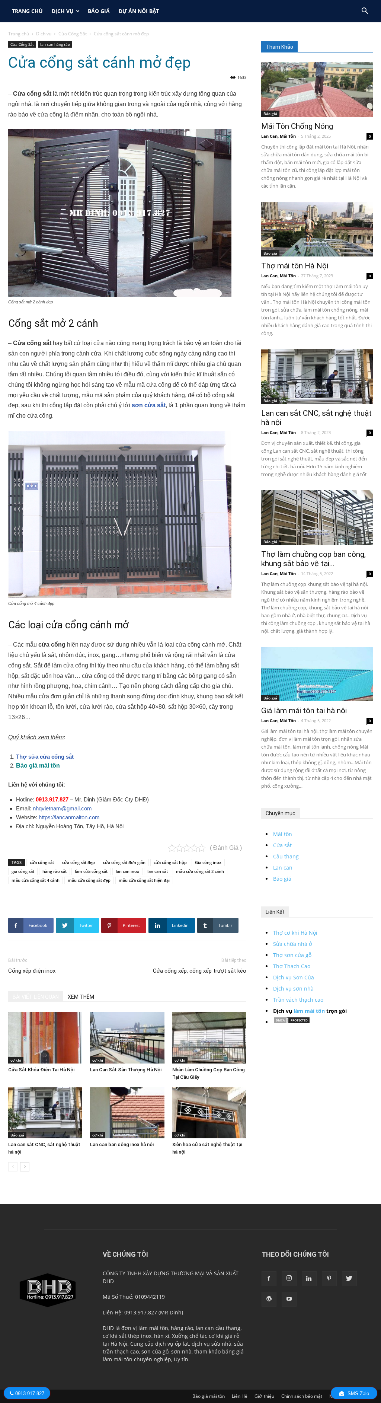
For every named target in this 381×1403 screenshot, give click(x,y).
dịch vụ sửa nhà (211, 1343)
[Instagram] (289, 1278)
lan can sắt (157, 871)
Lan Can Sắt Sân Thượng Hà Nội (125, 1069)
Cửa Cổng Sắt (72, 34)
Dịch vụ (63, 11)
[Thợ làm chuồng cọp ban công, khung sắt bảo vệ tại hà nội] (317, 517)
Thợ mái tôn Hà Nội (294, 265)
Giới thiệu (264, 1396)
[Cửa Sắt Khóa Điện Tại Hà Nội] (45, 1037)
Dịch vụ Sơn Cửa (293, 977)
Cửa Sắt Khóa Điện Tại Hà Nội (41, 1069)
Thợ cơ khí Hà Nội (295, 932)
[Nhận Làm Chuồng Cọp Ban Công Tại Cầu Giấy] (209, 1037)
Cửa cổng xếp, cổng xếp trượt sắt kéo (199, 970)
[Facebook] (269, 1278)
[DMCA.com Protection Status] (291, 1022)
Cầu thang (286, 856)
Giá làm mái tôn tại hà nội (304, 710)
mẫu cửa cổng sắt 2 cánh (200, 871)
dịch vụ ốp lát (172, 1343)
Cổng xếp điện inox (31, 970)
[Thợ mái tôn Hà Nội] (317, 229)
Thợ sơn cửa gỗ (292, 955)
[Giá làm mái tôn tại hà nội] (317, 674)
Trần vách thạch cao (298, 999)
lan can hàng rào (55, 44)
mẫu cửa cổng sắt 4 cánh (36, 880)
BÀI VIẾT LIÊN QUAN (36, 997)
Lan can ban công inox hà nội (122, 1144)
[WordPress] (269, 1299)
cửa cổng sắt (42, 862)
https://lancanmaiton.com (69, 817)
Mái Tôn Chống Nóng (297, 126)
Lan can (282, 867)
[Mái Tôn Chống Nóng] (317, 89)
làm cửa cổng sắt (91, 871)
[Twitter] (349, 1278)
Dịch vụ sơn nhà (293, 988)
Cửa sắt (282, 845)
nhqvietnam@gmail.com (62, 808)
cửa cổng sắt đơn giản (124, 862)
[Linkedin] (309, 1278)
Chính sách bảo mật (301, 1396)
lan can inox (127, 871)
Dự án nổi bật (139, 11)
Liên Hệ (239, 1396)
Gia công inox (208, 862)
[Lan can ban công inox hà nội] (127, 1112)
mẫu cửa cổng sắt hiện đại (144, 880)
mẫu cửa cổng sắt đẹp (89, 880)
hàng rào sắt (54, 871)
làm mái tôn (309, 1010)
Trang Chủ (27, 11)
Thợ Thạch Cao (291, 966)
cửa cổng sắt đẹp (78, 862)
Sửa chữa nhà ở (292, 943)
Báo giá (99, 11)
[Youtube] (289, 1299)
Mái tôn (282, 834)
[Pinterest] (329, 1278)
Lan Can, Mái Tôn (278, 136)
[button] (365, 11)
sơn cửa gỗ (155, 1351)
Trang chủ (18, 34)
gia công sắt (23, 871)
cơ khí (15, 1060)
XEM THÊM (81, 997)
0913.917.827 (52, 799)
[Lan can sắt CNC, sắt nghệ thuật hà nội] (45, 1112)
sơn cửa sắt (149, 405)
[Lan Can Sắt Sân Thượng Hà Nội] (127, 1037)
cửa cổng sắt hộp (170, 862)
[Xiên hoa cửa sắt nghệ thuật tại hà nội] (209, 1112)
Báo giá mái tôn (208, 1396)
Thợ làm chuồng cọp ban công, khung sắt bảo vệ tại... (313, 559)
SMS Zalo (357, 1393)
